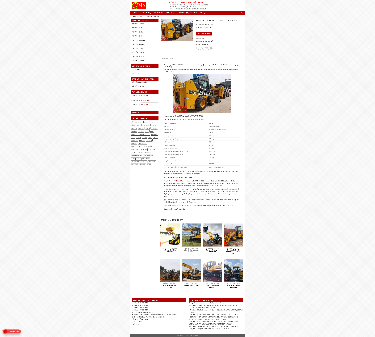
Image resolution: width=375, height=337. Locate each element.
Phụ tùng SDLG (137, 28)
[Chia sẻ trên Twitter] (201, 48)
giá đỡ (151, 131)
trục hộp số (139, 152)
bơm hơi (139, 125)
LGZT (132, 137)
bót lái (133, 125)
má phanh (134, 143)
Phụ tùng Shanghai (138, 44)
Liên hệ (202, 13)
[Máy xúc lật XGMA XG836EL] (212, 270)
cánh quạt (134, 131)
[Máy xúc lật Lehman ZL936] (170, 270)
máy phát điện (142, 143)
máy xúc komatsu (147, 146)
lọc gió (155, 137)
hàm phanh (154, 134)
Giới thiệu (147, 13)
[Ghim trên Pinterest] (207, 48)
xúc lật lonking (135, 161)
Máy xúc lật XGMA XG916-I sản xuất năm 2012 (233, 252)
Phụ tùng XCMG (137, 36)
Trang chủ (136, 13)
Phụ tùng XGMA (137, 32)
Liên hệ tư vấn (204, 33)
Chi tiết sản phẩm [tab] (167, 59)
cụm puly (141, 131)
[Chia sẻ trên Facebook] (197, 48)
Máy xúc (170, 13)
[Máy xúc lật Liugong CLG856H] (212, 235)
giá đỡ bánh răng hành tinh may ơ (140, 134)
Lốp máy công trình (139, 60)
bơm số (148, 128)
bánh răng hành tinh (136, 122)
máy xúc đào (143, 149)
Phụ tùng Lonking (138, 52)
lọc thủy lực (134, 140)
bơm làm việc (146, 125)
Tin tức (193, 13)
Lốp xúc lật (183, 13)
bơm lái (154, 125)
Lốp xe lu (135, 73)
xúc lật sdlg (144, 161)
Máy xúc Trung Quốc (153, 16)
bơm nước (141, 128)
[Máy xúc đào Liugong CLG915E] (191, 235)
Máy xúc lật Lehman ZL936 (170, 286)
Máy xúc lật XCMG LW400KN (233, 286)
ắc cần (149, 164)
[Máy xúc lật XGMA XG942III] (170, 235)
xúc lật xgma (134, 164)
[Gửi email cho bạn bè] (204, 48)
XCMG (133, 158)
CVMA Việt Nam (178, 181)
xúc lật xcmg (152, 161)
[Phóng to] (163, 38)
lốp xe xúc (142, 140)
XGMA (138, 158)
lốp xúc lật (149, 140)
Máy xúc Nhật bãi (138, 86)
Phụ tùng (158, 13)
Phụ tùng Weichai (138, 56)
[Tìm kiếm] (242, 13)
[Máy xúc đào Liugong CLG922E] (191, 270)
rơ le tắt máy (152, 149)
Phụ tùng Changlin (138, 40)
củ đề (146, 131)
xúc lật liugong (146, 158)
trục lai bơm (147, 152)
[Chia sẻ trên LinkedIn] (211, 48)
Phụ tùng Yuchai (138, 48)
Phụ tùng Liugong (138, 24)
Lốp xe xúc (136, 69)
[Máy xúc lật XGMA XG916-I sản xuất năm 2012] (233, 235)
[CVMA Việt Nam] (149, 5)
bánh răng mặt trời (149, 122)
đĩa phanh (142, 164)
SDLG (133, 152)
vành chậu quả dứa (136, 155)
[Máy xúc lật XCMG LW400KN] (233, 270)
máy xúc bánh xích (136, 146)
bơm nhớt (134, 128)
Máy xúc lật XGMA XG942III (170, 251)
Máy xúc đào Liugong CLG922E (191, 286)
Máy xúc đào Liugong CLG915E (191, 251)
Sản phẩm (142, 16)
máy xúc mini (134, 149)
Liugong (138, 137)
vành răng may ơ (148, 155)
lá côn (150, 137)
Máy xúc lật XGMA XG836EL (212, 286)
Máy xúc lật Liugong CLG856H (212, 251)
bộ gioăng (154, 128)
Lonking (144, 137)
